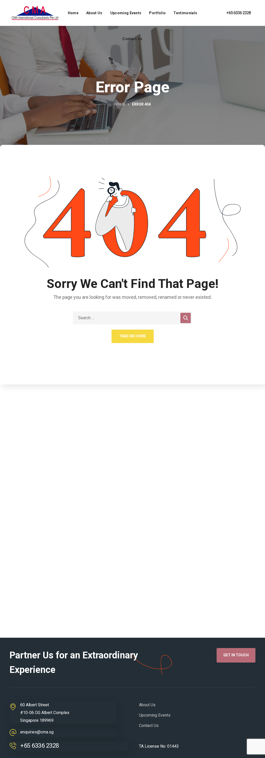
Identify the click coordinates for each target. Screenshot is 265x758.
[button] (236, 655)
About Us (147, 704)
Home (119, 104)
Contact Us (149, 725)
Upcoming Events (155, 715)
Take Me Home (132, 336)
